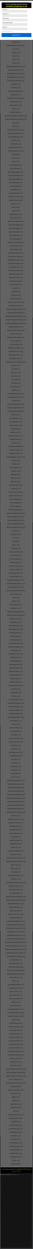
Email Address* (5, 18)
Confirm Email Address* (7, 22)
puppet (1, 0)
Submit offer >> (16, 35)
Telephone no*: (5, 13)
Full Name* (4, 9)
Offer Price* (4, 27)
